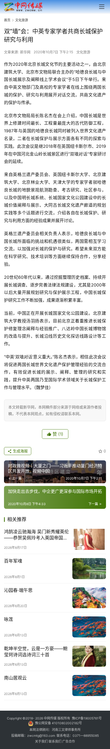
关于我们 (42, 741)
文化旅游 (83, 52)
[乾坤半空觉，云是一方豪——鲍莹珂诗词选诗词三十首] (89, 656)
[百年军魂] (89, 568)
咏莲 (8, 619)
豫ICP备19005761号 (87, 718)
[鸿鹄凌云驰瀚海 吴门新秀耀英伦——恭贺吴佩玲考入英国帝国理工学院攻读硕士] (89, 539)
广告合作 (68, 741)
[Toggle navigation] (101, 6)
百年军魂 (13, 561)
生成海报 (20, 451)
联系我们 (55, 741)
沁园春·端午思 (18, 590)
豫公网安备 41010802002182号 (58, 723)
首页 (7, 20)
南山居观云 (15, 678)
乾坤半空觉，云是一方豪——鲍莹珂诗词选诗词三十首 (36, 651)
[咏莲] (89, 626)
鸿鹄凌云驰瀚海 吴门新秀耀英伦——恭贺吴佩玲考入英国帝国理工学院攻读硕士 (36, 535)
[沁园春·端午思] (89, 597)
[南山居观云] (89, 685)
